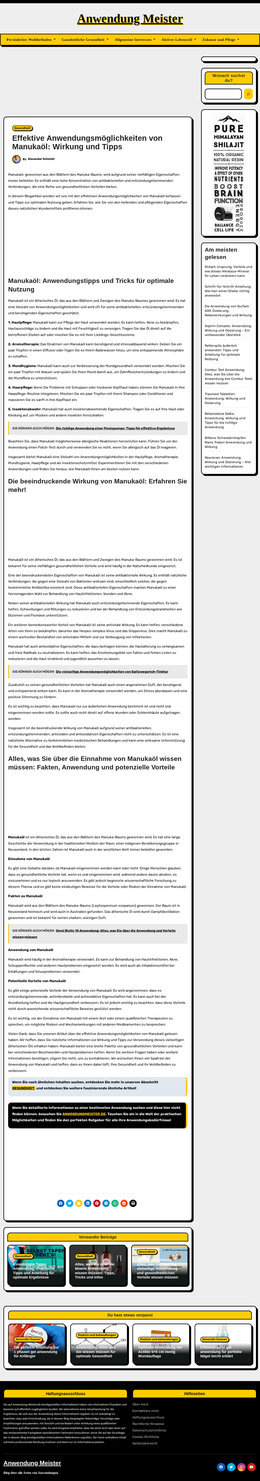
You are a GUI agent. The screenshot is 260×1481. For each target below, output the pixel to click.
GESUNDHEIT (23, 1088)
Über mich (140, 1404)
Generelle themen (28, 1339)
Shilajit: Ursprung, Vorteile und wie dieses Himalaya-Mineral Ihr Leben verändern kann (228, 271)
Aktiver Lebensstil (177, 40)
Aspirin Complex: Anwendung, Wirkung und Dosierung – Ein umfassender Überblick (228, 330)
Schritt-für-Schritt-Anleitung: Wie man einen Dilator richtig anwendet (228, 291)
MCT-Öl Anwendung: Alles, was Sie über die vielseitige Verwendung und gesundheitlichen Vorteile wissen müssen (157, 1268)
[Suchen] (248, 94)
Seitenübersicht (144, 1443)
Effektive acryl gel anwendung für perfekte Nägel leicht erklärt (221, 1351)
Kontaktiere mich (145, 1411)
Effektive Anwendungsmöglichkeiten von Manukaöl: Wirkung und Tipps (87, 142)
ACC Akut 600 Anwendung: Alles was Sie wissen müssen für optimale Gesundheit (96, 1349)
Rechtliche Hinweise (148, 1424)
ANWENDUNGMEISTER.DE (84, 1114)
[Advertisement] (98, 86)
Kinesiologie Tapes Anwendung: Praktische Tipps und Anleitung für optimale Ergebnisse (34, 1270)
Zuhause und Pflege (219, 40)
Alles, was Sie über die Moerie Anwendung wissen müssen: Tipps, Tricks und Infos (95, 1270)
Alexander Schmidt (41, 159)
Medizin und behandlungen (97, 1335)
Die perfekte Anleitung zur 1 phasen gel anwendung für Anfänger (36, 1351)
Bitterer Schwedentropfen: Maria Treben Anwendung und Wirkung (228, 442)
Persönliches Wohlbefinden (29, 40)
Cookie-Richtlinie (145, 1437)
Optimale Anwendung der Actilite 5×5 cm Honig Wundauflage (160, 1351)
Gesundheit (22, 128)
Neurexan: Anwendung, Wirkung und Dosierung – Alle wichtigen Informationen (228, 462)
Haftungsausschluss (148, 1417)
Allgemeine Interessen (134, 40)
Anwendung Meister (130, 18)
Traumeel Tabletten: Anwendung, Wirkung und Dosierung (225, 398)
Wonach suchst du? (228, 78)
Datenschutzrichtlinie (149, 1430)
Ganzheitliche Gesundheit (84, 40)
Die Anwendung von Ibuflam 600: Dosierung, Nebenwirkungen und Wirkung (228, 310)
